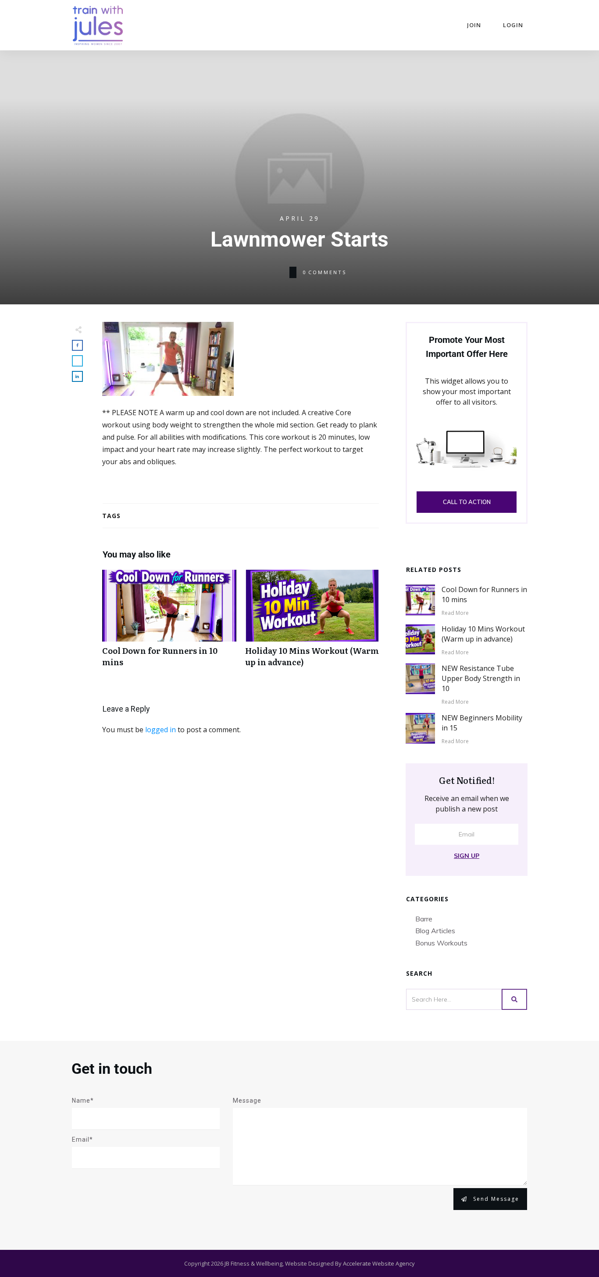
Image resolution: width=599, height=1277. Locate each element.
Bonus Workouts (441, 942)
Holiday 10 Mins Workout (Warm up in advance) (312, 623)
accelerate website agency (379, 1263)
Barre (423, 918)
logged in (160, 729)
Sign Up (466, 856)
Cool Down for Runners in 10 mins (169, 623)
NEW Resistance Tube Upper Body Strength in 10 (481, 678)
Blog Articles (435, 930)
